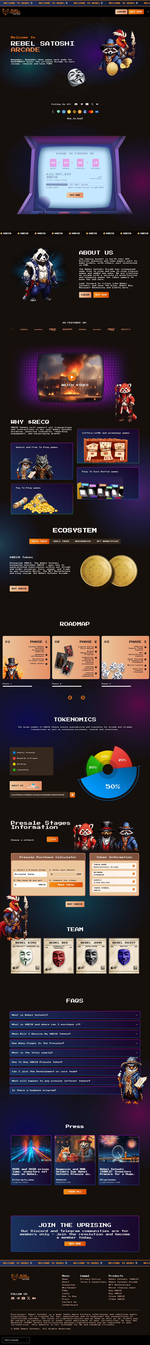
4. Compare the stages (62, 880)
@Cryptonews (108, 1180)
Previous (69, 696)
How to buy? (75, 118)
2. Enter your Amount (62, 870)
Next (82, 696)
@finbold (61, 1180)
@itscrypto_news (23, 1180)
